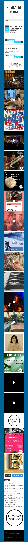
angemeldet (11, 51)
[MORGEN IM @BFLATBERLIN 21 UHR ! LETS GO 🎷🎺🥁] (14, 140)
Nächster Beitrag (17, 42)
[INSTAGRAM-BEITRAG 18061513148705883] (14, 181)
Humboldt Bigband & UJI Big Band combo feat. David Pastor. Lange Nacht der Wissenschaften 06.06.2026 (13, 490)
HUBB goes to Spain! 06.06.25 (10, 504)
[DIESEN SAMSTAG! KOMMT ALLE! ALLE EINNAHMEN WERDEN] (14, 443)
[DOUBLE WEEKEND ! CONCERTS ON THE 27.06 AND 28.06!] (14, 463)
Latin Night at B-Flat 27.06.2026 (11, 483)
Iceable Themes (18, 533)
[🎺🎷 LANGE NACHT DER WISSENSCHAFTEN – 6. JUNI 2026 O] (14, 241)
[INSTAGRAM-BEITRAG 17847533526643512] (14, 302)
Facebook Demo (21, 537)
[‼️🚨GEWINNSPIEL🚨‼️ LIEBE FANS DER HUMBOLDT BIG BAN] (14, 342)
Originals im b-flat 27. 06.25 (10, 502)
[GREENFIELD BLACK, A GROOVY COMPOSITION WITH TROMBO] (14, 382)
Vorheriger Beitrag (10, 40)
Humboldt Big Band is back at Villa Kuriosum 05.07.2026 (13, 486)
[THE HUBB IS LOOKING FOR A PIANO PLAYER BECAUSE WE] (14, 281)
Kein (5, 28)
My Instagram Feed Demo (9, 537)
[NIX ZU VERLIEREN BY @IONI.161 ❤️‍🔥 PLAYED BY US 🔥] (14, 261)
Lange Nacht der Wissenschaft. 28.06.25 (12, 500)
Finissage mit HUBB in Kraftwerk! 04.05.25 (13, 506)
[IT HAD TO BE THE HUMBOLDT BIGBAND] (14, 423)
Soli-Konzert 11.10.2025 (9, 495)
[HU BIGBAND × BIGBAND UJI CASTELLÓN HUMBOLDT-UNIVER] (14, 201)
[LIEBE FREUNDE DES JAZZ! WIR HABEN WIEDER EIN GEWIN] (14, 160)
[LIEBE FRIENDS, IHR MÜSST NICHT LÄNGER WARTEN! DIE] (14, 362)
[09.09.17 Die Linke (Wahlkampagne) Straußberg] (7, 26)
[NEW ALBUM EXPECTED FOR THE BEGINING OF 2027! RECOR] (14, 80)
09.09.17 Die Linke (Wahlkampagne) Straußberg (16, 28)
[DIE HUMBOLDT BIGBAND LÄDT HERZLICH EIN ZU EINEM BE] (14, 221)
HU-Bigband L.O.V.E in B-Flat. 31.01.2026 (12, 493)
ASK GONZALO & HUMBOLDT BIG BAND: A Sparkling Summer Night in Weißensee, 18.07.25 (14, 497)
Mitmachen (16, 537)
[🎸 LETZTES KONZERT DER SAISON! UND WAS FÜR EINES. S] (14, 120)
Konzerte (16, 32)
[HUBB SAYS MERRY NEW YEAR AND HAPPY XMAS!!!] (14, 403)
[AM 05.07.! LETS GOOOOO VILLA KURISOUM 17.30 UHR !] (14, 100)
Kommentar (7, 28)
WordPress (9, 533)
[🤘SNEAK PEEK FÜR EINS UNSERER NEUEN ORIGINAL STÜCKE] (14, 322)
